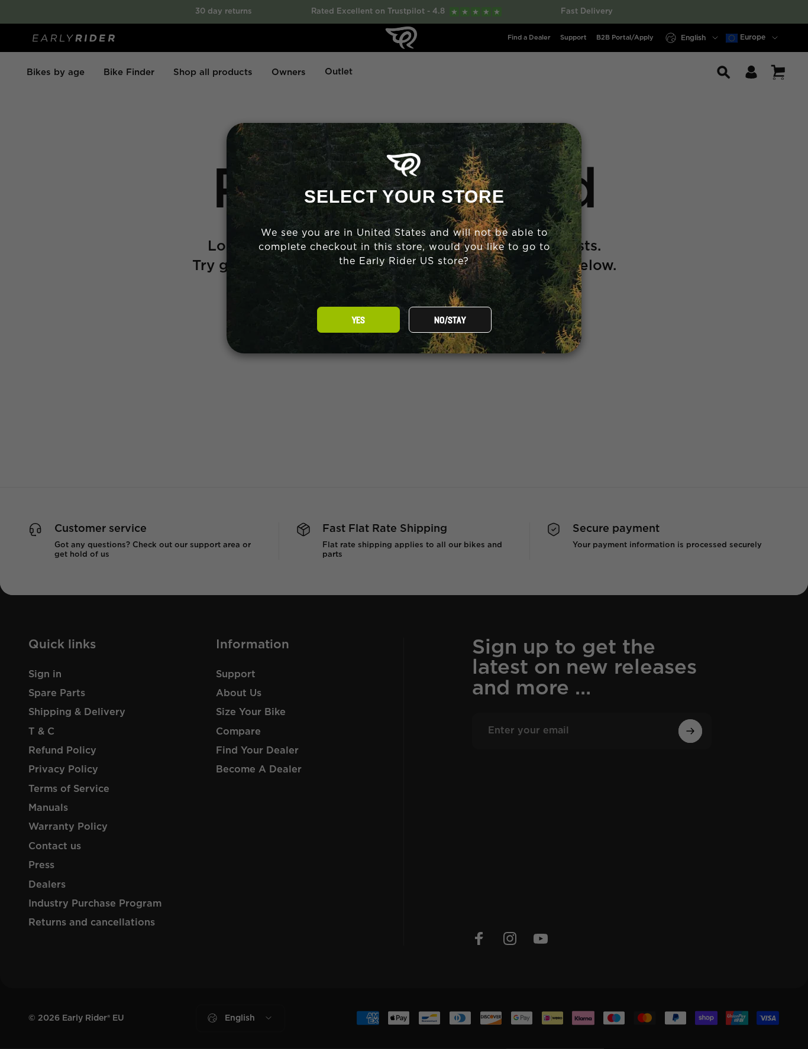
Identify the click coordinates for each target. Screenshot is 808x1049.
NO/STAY (450, 320)
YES (358, 320)
